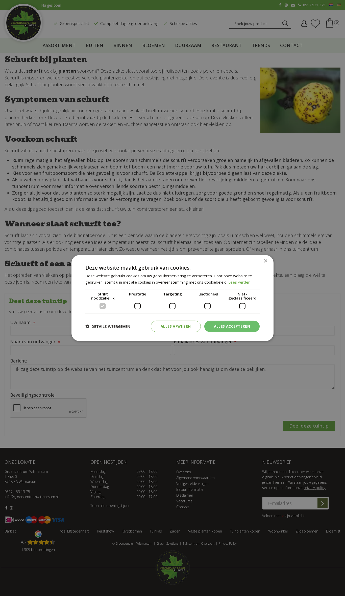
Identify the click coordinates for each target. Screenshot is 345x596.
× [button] (265, 261)
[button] (107, 326)
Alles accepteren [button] (232, 326)
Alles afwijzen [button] (176, 326)
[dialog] (172, 298)
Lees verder (239, 282)
